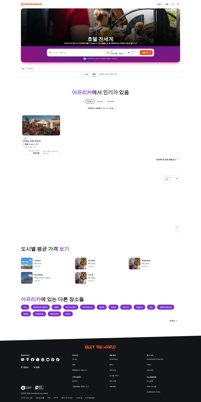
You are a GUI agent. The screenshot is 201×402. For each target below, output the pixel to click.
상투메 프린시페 (166, 307)
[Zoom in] (177, 227)
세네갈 (25, 314)
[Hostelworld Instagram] (42, 359)
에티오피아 (54, 314)
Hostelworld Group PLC (155, 359)
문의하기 (75, 381)
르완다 (56, 307)
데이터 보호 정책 (26, 398)
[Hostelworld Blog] (22, 359)
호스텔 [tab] (86, 74)
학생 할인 (113, 386)
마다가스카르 (71, 307)
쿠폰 (49, 398)
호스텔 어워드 (114, 375)
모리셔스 (126, 307)
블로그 (112, 364)
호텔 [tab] (94, 74)
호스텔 (74, 359)
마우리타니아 (87, 307)
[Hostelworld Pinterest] (52, 359)
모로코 (113, 307)
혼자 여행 (113, 381)
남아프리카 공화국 (40, 307)
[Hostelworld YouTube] (47, 359)
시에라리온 (39, 314)
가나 (25, 307)
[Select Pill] (173, 4)
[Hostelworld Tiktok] (57, 359)
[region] (100, 204)
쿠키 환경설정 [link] (90, 398)
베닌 (151, 307)
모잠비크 (139, 307)
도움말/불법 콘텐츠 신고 (80, 386)
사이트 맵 (79, 398)
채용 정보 (150, 370)
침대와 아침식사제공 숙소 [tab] (108, 74)
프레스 (149, 364)
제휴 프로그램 (151, 386)
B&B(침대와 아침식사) (79, 370)
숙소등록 (150, 381)
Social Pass (114, 359)
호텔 (25, 138)
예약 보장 (113, 370)
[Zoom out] (177, 230)
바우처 (56, 398)
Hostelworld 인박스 (153, 392)
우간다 (67, 314)
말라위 (101, 307)
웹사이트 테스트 (67, 398)
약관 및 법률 (40, 398)
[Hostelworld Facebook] (32, 359)
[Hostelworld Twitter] (37, 359)
